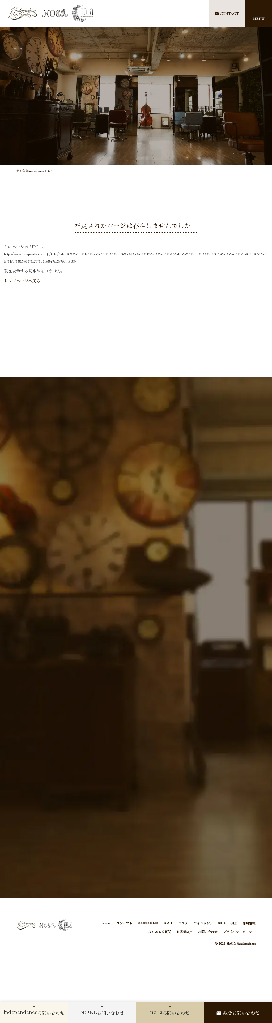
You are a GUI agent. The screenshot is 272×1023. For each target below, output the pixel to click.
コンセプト (124, 923)
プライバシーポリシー (239, 931)
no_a (221, 922)
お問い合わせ (208, 931)
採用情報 (249, 923)
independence (148, 922)
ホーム (106, 923)
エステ (183, 923)
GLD (234, 923)
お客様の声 (184, 931)
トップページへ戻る (22, 280)
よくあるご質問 (159, 931)
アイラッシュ (203, 923)
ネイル (168, 923)
